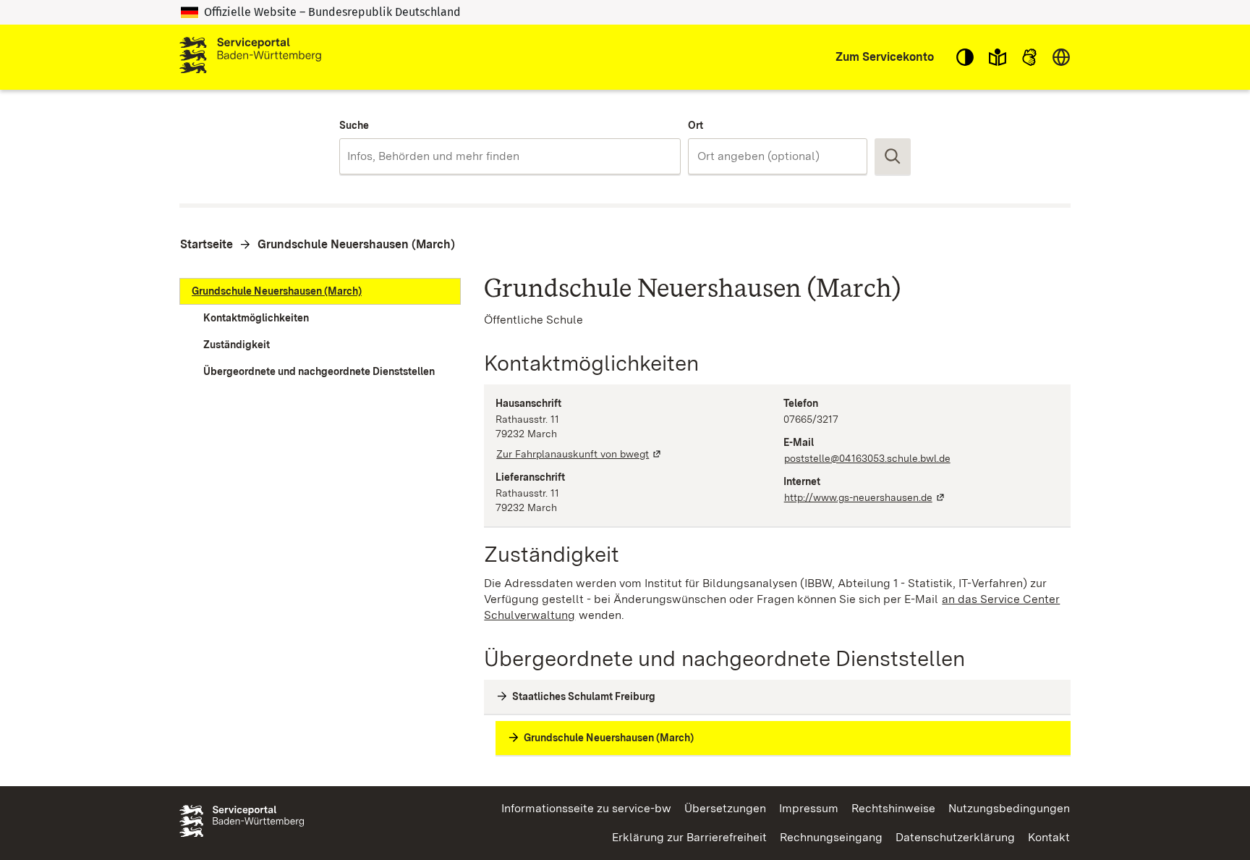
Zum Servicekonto (885, 57)
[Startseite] (250, 57)
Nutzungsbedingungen (1009, 808)
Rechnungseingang (831, 837)
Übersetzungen (725, 808)
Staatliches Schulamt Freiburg (583, 696)
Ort (695, 125)
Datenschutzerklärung (955, 837)
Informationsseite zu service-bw (586, 808)
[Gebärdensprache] (1029, 57)
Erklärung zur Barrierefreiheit (689, 837)
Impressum (808, 808)
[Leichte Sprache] (997, 57)
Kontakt (1049, 837)
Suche (354, 125)
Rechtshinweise (893, 808)
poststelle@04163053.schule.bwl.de (867, 458)
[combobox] (509, 156)
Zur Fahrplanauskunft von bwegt (579, 454)
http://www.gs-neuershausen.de (865, 497)
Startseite (206, 244)
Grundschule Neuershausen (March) (356, 244)
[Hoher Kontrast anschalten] (965, 57)
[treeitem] (320, 291)
